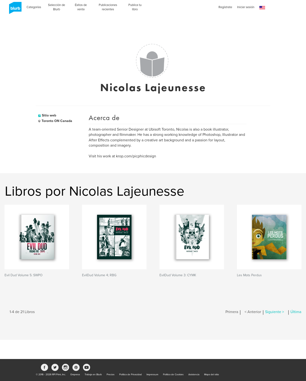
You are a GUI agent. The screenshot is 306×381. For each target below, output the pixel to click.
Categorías (34, 7)
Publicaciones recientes (108, 7)
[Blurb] (14, 9)
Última (295, 311)
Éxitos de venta (81, 7)
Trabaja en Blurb (93, 374)
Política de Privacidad (130, 374)
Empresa (75, 374)
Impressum (152, 374)
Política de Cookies (173, 374)
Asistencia (193, 374)
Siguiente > (274, 311)
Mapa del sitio (211, 374)
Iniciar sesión (245, 7)
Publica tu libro (135, 7)
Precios (111, 374)
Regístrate (225, 7)
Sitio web (49, 115)
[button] (262, 8)
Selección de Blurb (56, 7)
